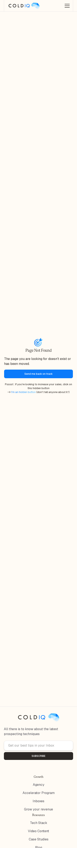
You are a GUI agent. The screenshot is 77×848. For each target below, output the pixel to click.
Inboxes (38, 801)
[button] (66, 6)
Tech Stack (38, 823)
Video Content (38, 831)
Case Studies (38, 839)
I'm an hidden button (23, 392)
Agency (38, 785)
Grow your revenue (38, 809)
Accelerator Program (39, 793)
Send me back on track (38, 374)
